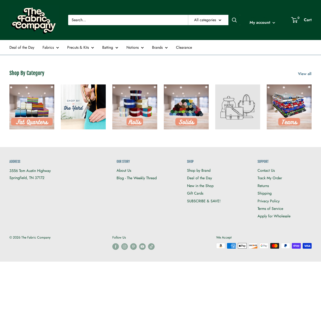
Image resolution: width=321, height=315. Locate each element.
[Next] (311, 104)
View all (305, 73)
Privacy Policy (269, 201)
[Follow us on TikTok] (151, 246)
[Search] (234, 20)
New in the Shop (200, 185)
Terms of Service (270, 208)
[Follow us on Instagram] (124, 246)
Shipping (265, 193)
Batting (107, 47)
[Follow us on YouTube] (142, 246)
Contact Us (266, 170)
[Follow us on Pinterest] (133, 246)
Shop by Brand (199, 170)
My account (260, 22)
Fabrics (48, 47)
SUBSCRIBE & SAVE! (204, 201)
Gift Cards (195, 193)
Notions (132, 47)
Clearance (184, 47)
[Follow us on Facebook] (115, 246)
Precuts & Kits (78, 47)
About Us (124, 170)
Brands (157, 47)
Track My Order (270, 178)
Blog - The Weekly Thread (137, 178)
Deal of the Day (21, 47)
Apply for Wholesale (274, 216)
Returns (263, 185)
